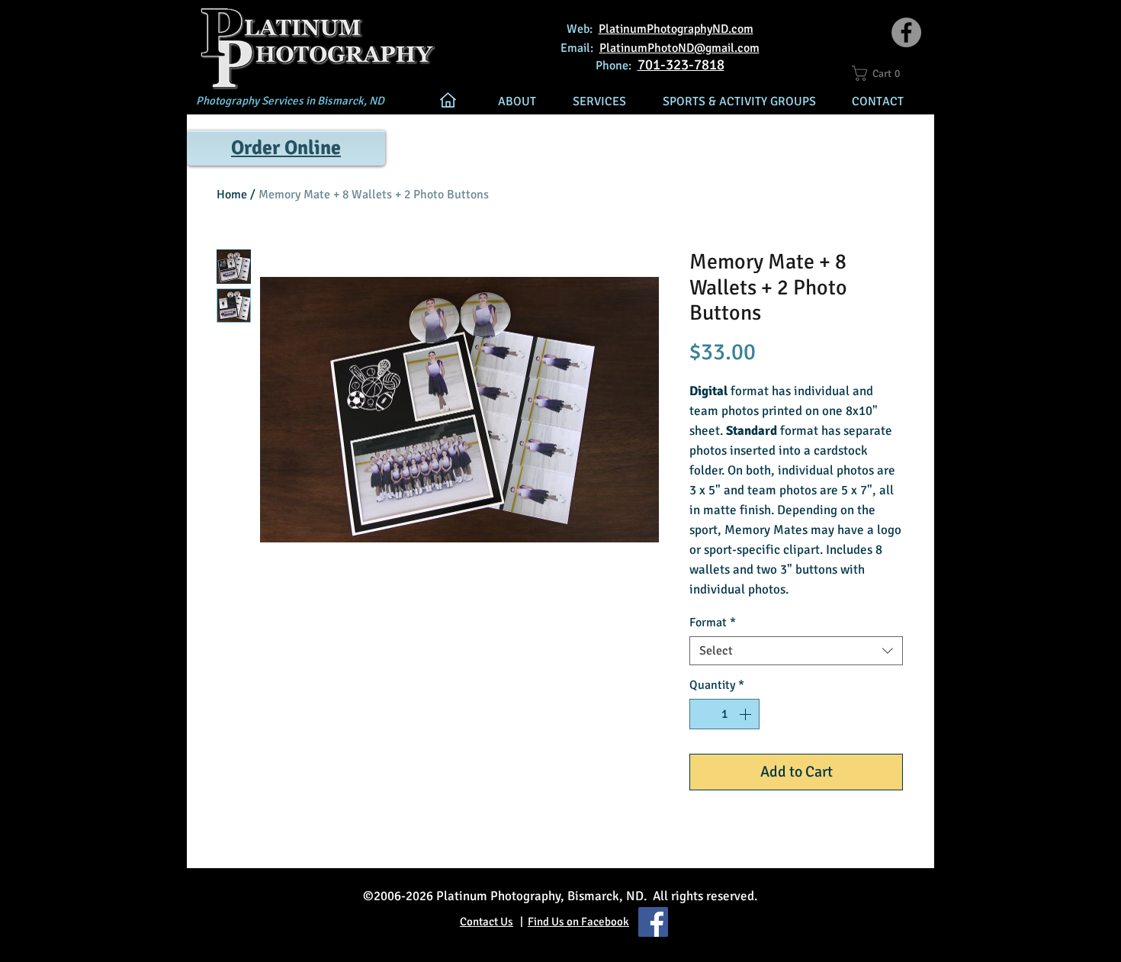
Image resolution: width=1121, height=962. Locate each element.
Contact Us (486, 921)
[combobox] (796, 650)
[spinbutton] (724, 714)
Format (712, 622)
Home (232, 194)
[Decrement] (702, 714)
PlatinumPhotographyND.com (676, 29)
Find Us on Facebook (578, 921)
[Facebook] (906, 32)
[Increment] (746, 714)
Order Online (286, 148)
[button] (883, 73)
